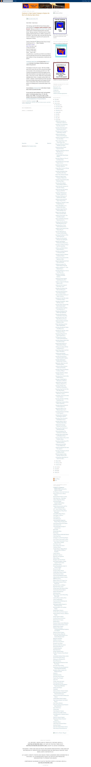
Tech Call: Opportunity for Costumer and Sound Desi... (61, 232)
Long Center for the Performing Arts (60, 601)
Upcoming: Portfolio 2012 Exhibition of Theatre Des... (61, 386)
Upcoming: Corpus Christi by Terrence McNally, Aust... (61, 209)
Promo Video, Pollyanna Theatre (62, 174)
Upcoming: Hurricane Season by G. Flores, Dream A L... (62, 406)
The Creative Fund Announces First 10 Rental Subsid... (61, 292)
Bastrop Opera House (43, 29)
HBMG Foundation (57, 578)
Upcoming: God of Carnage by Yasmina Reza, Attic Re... (61, 131)
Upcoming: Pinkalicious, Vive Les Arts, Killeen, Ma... (62, 271)
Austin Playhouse (56, 517)
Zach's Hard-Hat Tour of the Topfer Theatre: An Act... (62, 162)
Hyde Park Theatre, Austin (58, 586)
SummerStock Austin (57, 674)
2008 (56, 472)
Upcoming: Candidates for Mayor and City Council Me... (62, 245)
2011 (56, 467)
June (57, 116)
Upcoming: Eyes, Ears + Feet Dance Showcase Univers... (61, 318)
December (58, 104)
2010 (56, 468)
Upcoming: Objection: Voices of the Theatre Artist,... (62, 159)
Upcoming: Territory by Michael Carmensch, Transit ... (62, 255)
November (58, 106)
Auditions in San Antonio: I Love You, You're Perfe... (62, 138)
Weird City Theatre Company (59, 717)
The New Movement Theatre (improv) (60, 612)
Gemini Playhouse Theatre (58, 573)
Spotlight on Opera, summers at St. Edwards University (60, 670)
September (58, 110)
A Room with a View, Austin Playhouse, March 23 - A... (61, 383)
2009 (56, 470)
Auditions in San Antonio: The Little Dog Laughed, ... (61, 216)
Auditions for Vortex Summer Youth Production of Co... (61, 279)
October (57, 108)
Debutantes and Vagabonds (58, 556)
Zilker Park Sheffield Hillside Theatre (60, 726)
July (57, 114)
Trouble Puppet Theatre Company (59, 698)
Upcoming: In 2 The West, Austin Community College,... (62, 298)
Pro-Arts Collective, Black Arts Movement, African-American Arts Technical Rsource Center (60, 635)
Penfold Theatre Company (58, 626)
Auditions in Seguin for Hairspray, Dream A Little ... (62, 282)
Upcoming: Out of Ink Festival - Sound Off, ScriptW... (62, 428)
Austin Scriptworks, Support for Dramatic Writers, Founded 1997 (60, 521)
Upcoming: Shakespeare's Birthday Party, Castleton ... (61, 360)
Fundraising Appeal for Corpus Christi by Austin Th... (61, 165)
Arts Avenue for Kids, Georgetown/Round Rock (58, 502)
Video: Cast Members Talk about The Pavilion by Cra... (62, 219)
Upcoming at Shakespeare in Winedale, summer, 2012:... (61, 193)
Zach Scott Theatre (57, 725)
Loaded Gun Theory (57, 602)
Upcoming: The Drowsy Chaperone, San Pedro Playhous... (60, 275)
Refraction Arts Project (57, 638)
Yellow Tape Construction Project (59, 723)
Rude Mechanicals (57, 649)
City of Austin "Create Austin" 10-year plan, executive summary (60, 541)
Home (37, 143)
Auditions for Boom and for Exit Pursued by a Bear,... (62, 321)
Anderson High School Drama (59, 499)
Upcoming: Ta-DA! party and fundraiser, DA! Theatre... (61, 196)
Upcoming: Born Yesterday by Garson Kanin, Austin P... (61, 415)
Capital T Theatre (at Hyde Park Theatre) (61, 534)
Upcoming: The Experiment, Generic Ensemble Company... (62, 357)
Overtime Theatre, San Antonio (59, 618)
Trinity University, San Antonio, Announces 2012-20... (62, 190)
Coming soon (56, 90)
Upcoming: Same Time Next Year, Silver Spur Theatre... (62, 389)
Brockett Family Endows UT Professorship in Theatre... (61, 344)
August (57, 112)
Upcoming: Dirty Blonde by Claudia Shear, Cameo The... (61, 315)
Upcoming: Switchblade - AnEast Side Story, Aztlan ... (62, 302)
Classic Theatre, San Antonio (58, 545)
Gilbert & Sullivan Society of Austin (60, 577)
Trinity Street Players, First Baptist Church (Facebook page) (59, 693)
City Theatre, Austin (57, 544)
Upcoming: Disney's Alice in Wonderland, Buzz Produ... (61, 422)
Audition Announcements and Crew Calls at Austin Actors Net (60, 506)
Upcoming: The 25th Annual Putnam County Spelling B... (62, 239)
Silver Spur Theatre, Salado (58, 665)
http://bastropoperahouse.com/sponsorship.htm (36, 98)
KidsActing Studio (57, 593)
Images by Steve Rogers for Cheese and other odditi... (61, 213)
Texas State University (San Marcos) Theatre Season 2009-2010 (60, 685)
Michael (55, 480)
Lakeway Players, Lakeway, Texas (59, 597)
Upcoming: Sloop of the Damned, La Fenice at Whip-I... (62, 370)
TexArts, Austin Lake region (58, 681)
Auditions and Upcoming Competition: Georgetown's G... (62, 354)
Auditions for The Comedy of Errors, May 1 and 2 (61, 285)
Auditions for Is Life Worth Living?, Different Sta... (61, 445)
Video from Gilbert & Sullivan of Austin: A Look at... (62, 295)
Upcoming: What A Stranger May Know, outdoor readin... (62, 305)
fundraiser (28, 103)
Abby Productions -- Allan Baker (59, 498)
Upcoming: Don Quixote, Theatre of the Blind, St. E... (62, 328)
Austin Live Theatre (30, 102)
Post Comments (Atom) (31, 146)
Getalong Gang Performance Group (60, 575)
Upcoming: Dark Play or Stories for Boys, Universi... (62, 373)
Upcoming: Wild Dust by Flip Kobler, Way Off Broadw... (61, 311)
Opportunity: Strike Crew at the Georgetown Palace (62, 363)
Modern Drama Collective (58, 610)
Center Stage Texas (57, 536)
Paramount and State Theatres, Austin (60, 624)
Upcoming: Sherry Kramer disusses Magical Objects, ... (61, 183)
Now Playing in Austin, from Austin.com (61, 492)
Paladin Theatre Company (58, 619)
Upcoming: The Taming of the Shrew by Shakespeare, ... (61, 289)
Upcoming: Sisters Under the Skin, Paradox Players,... (62, 376)
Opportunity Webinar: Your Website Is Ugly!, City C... (61, 409)
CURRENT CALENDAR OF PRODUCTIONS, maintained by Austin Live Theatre (60, 489)
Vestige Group (56, 709)
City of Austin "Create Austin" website (60, 539)
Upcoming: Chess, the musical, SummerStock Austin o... (61, 419)
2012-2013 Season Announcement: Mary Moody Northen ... (62, 155)
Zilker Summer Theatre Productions (60, 728)
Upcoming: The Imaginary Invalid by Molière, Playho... (62, 451)
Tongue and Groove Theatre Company (60, 690)
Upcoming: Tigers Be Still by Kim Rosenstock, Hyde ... (62, 180)
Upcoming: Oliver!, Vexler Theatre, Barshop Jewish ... (61, 226)
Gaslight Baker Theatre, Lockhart (59, 572)
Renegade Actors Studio (58, 643)
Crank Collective (56, 553)
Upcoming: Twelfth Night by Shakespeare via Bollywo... (61, 380)
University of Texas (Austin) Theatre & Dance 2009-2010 (60, 705)
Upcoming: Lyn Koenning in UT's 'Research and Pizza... (62, 441)
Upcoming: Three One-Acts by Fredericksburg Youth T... (61, 128)
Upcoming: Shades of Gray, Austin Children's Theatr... (62, 438)
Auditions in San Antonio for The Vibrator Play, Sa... (62, 229)
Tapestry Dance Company (58, 678)
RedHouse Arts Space (57, 640)
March (57, 461)
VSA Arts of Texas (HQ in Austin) (59, 712)
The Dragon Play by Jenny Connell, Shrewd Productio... (62, 337)
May (57, 117)
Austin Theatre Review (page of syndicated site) (59, 527)
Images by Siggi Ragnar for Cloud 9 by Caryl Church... (62, 261)
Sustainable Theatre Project (58, 676)
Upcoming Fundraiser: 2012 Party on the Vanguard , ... (62, 412)
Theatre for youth (56, 91)
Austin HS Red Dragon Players (59, 513)
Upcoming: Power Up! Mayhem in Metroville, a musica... (62, 393)
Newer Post (24, 143)
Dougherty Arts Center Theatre (59, 559)
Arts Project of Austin (57, 504)
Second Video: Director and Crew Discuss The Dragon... (62, 350)
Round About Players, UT (58, 646)
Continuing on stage (57, 88)
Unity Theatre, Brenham (58, 703)
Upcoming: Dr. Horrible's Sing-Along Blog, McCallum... (61, 172)
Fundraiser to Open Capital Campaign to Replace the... (61, 177)
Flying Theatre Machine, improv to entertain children (60, 566)
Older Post (49, 143)
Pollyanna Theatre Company (58, 632)
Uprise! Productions (57, 707)
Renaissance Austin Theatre (58, 641)
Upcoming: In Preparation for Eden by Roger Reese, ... (61, 334)
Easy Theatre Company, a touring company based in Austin (59, 562)
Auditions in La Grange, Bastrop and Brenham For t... (62, 347)
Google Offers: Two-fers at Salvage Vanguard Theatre (62, 168)
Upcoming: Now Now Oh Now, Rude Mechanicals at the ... (61, 222)
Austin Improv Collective (58, 515)
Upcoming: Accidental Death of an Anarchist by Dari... (62, 252)
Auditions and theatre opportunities (60, 93)
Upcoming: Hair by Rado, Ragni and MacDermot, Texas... (62, 435)
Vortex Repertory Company (58, 711)
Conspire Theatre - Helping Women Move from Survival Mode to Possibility (60, 550)
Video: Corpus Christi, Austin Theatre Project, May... (61, 141)
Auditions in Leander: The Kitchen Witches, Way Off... (61, 264)
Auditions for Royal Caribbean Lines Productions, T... (61, 308)
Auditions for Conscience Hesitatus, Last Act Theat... (61, 425)
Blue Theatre (55, 532)
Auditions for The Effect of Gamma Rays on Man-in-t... (61, 122)
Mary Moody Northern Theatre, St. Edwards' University (60, 605)
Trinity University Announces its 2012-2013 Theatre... (62, 187)
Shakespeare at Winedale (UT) (59, 659)
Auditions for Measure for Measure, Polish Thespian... (61, 135)
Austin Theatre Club (57, 524)
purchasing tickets (37, 88)
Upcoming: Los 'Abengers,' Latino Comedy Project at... (62, 203)
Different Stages (56, 558)
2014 (56, 99)
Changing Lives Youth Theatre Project (60, 537)
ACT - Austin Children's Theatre (59, 509)
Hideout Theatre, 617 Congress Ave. (60, 580)
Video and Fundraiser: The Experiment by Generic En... (61, 432)
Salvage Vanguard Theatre (58, 651)
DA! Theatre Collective (57, 554)
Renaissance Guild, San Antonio (59, 644)
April (57, 119)
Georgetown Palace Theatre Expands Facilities (61, 148)
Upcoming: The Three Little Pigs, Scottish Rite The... (62, 399)
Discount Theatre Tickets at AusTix (60, 496)
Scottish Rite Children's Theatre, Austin (61, 656)
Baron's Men (55, 529)
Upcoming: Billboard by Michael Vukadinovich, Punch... (62, 144)
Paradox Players (56, 621)
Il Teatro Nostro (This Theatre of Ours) (60, 588)
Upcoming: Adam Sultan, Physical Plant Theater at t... (62, 151)
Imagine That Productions (58, 591)
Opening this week (57, 87)
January (57, 464)
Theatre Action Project (57, 687)
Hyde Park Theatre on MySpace (59, 585)
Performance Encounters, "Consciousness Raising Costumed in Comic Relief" (61, 629)
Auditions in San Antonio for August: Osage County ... (61, 200)
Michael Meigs (57, 478)
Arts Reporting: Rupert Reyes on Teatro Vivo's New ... (62, 458)
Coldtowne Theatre (57, 547)
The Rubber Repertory (57, 648)
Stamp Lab (55, 673)
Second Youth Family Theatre (59, 657)
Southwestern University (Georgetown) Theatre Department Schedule (60, 667)
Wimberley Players (57, 722)
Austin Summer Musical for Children (60, 523)
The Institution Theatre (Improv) (59, 589)
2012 (56, 103)
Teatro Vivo (55, 679)
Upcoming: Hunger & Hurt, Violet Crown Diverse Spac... (62, 341)
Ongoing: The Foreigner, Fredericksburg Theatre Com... (62, 242)
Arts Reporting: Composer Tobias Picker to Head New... (62, 402)
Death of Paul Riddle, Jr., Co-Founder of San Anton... (61, 206)
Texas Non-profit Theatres (58, 683)
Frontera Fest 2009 (57, 569)
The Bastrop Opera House (31, 61)
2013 (56, 101)
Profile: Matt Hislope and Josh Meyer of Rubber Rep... (61, 324)
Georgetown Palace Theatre (58, 570)
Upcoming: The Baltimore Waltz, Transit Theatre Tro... (62, 235)
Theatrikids (55, 689)
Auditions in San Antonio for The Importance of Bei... (62, 258)
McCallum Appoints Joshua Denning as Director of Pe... (61, 454)
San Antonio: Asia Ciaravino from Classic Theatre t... (62, 396)
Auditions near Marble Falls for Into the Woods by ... (62, 248)
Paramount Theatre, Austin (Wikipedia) (60, 623)
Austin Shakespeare (57, 518)
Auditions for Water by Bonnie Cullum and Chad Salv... (61, 367)
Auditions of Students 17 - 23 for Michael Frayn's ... (62, 268)
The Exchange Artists (57, 564)
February (58, 462)
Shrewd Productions (57, 660)
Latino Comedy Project (57, 599)
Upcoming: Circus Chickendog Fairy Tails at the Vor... (62, 125)
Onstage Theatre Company (58, 616)
